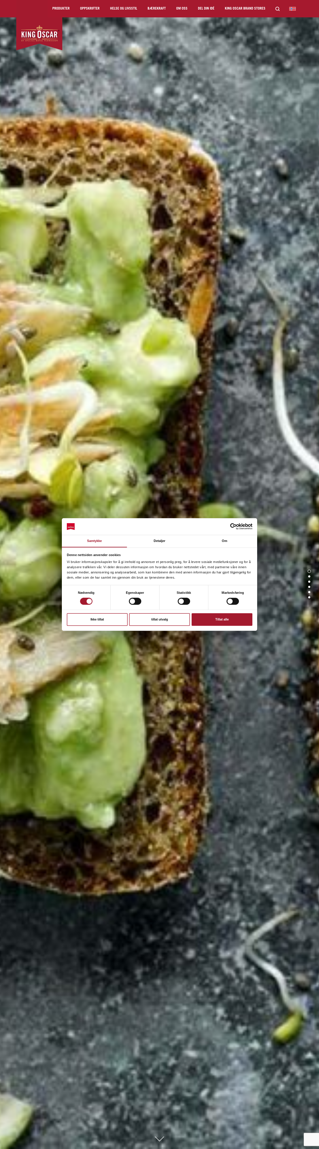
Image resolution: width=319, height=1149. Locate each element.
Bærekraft (157, 8)
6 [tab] (309, 597)
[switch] (135, 601)
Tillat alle (222, 619)
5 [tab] (309, 592)
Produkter (61, 8)
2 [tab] (309, 576)
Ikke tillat (97, 619)
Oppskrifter (90, 8)
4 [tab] (309, 587)
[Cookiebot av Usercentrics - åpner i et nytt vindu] (233, 526)
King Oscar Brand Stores (245, 8)
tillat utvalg (159, 619)
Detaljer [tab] (160, 541)
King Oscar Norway (292, 8)
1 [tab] (309, 571)
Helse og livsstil (123, 8)
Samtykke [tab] (94, 541)
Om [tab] (224, 541)
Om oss (181, 8)
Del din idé (206, 8)
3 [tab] (309, 582)
